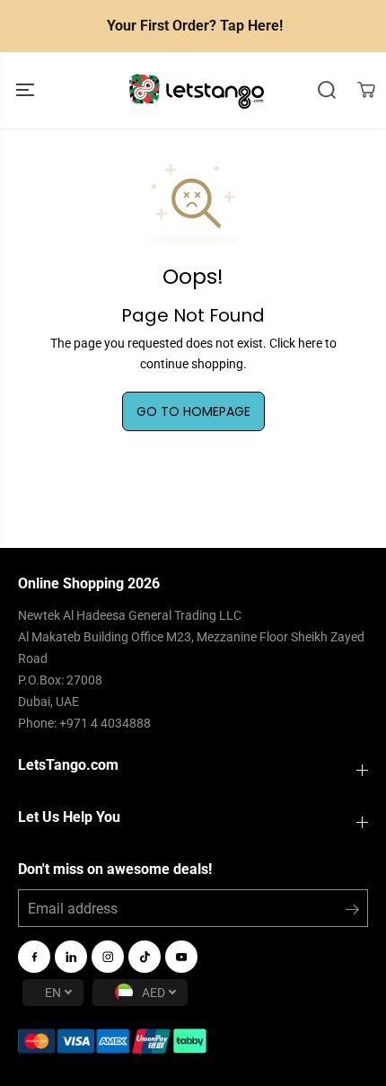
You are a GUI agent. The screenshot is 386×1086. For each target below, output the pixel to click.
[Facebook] (34, 956)
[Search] (327, 90)
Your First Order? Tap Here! (195, 25)
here (310, 343)
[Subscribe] (352, 912)
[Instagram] (108, 956)
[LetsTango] (196, 90)
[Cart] (366, 90)
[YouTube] (181, 956)
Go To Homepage (193, 411)
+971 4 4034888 (105, 723)
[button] (27, 90)
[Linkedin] (71, 956)
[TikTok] (144, 956)
